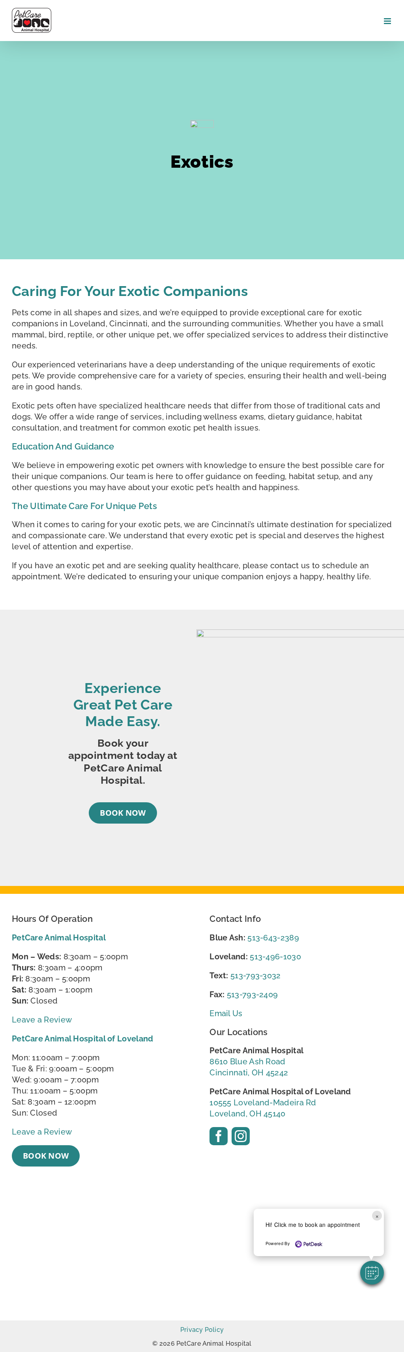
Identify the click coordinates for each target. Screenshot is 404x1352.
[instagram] (241, 1136)
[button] (372, 1273)
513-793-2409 (252, 994)
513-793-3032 (255, 975)
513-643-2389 (273, 937)
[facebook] (218, 1136)
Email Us (225, 1013)
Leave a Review (42, 1019)
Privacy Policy (202, 1329)
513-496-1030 (275, 956)
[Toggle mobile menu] (388, 21)
